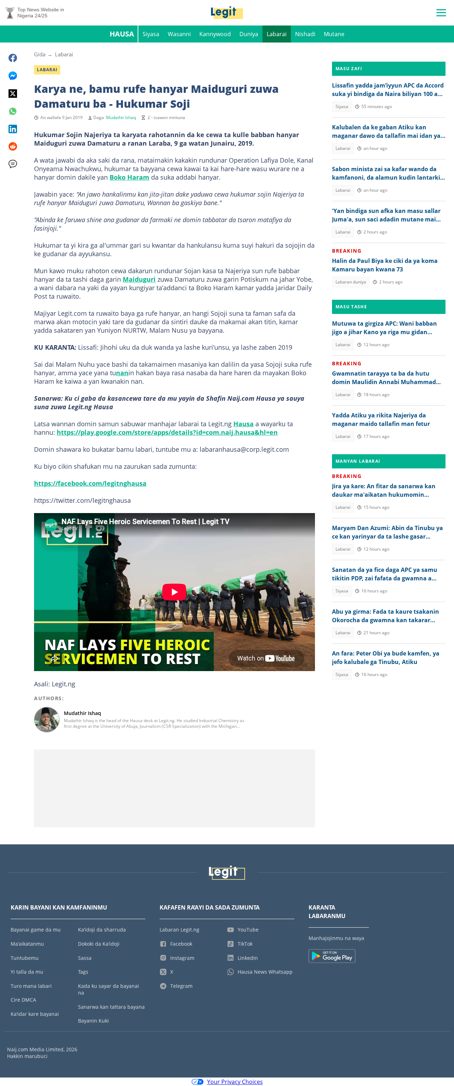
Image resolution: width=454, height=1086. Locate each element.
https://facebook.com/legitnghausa (90, 483)
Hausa (122, 34)
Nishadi (305, 34)
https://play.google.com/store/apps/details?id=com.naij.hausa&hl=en (167, 432)
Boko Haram (129, 177)
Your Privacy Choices (235, 1082)
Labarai (277, 34)
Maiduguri (139, 279)
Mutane (334, 34)
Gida (39, 54)
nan (122, 372)
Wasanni (179, 34)
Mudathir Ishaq (121, 117)
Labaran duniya (351, 282)
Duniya (248, 34)
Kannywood (215, 34)
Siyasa (151, 34)
